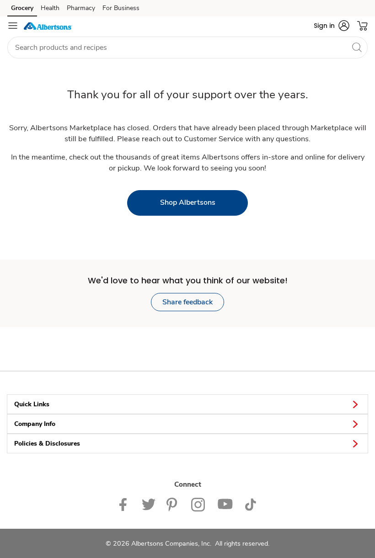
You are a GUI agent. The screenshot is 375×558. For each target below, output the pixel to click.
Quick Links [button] (31, 404)
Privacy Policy (233, 520)
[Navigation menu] (13, 25)
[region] (187, 530)
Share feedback (187, 302)
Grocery (22, 8)
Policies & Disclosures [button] (47, 443)
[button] (331, 25)
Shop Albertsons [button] (187, 202)
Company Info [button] (34, 424)
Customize (166, 520)
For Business (120, 8)
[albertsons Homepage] (48, 25)
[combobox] (187, 47)
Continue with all (269, 538)
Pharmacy (81, 8)
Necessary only (333, 538)
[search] (356, 47)
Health (50, 8)
